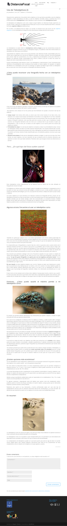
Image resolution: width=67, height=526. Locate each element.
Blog (48, 2)
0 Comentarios (29, 12)
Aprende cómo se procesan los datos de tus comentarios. (37, 491)
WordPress (31, 524)
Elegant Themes (16, 524)
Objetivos (23, 12)
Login (36, 5)
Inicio (36, 2)
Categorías (53, 2)
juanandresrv (11, 12)
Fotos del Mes (42, 2)
